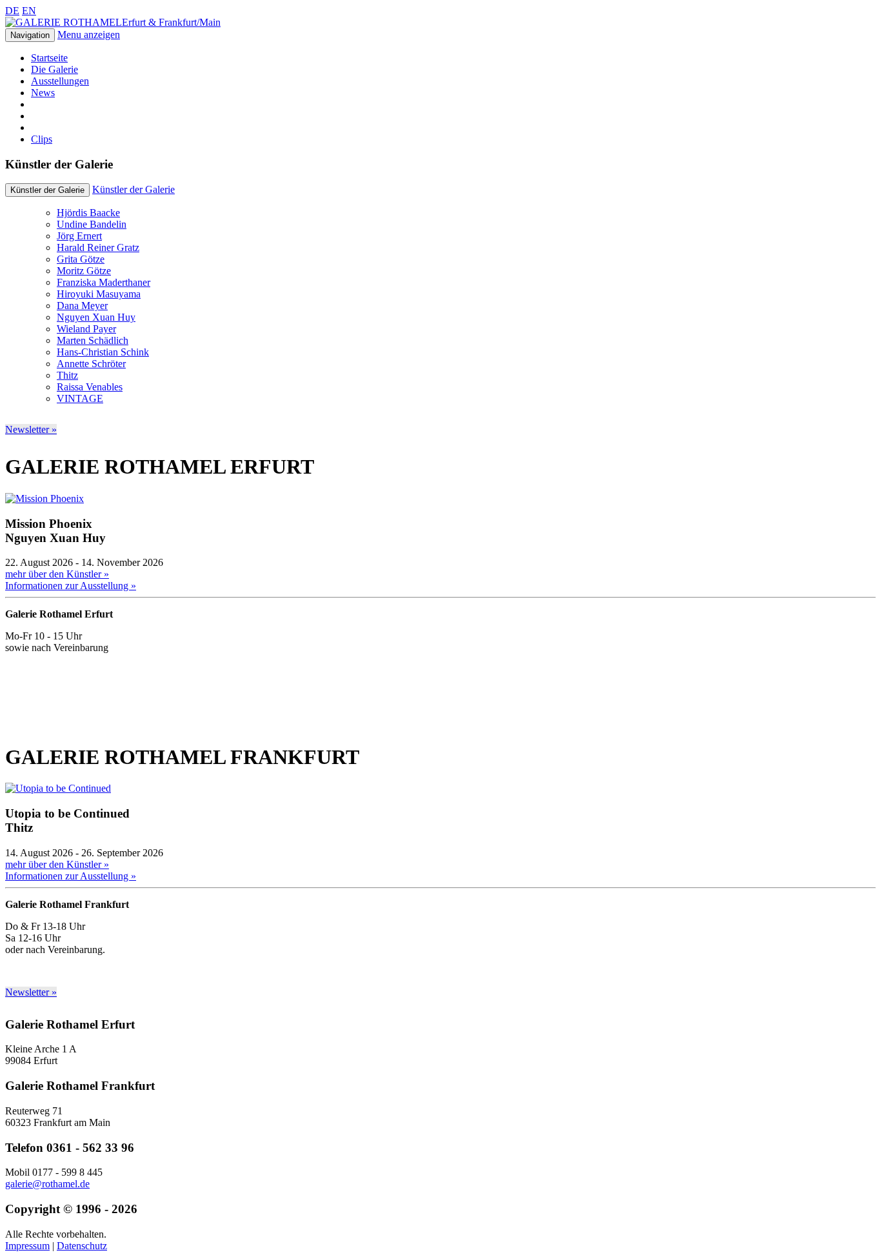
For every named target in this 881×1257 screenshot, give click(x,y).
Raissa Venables (90, 386)
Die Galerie (54, 69)
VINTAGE (80, 398)
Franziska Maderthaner (103, 282)
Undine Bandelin (91, 224)
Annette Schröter (91, 363)
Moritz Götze (84, 270)
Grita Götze (80, 259)
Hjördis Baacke (88, 212)
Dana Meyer (82, 305)
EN (29, 10)
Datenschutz (82, 1245)
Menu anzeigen (88, 34)
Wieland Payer (86, 328)
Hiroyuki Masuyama (99, 293)
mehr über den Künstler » (57, 573)
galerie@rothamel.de (47, 1183)
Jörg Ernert (79, 235)
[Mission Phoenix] (44, 498)
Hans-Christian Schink (103, 352)
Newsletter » (31, 429)
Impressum (27, 1245)
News (43, 92)
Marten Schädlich (92, 340)
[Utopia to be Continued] (58, 788)
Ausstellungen (60, 80)
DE (12, 10)
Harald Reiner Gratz (98, 247)
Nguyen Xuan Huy (96, 317)
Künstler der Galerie (133, 189)
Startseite (49, 57)
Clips (41, 139)
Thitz (67, 375)
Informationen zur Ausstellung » (70, 585)
